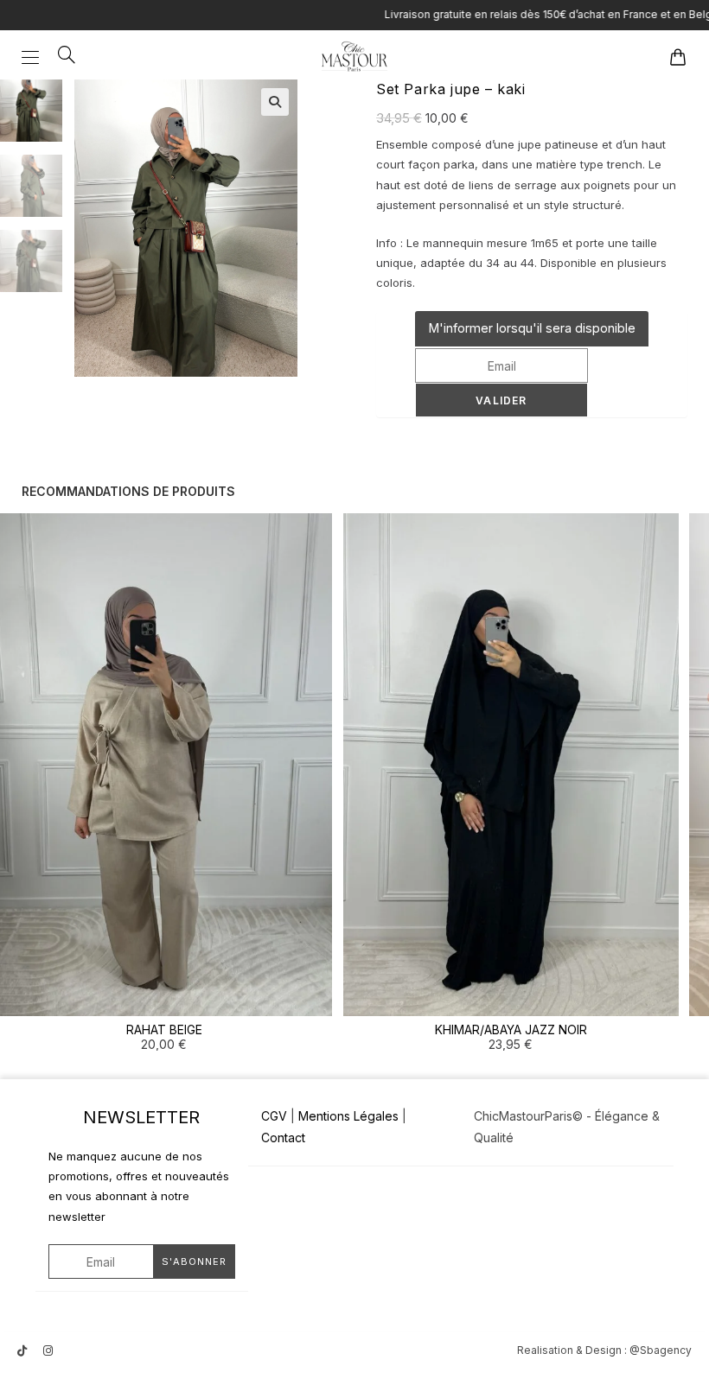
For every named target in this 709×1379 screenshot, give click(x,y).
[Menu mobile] (33, 56)
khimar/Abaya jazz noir (511, 1029)
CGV (274, 1116)
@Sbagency (660, 1350)
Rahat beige (164, 1029)
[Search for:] (60, 56)
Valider (501, 400)
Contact (283, 1137)
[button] (275, 102)
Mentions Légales (348, 1116)
